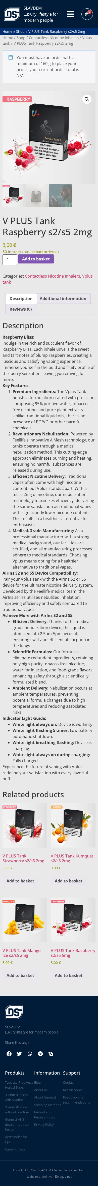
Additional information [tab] (63, 298)
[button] (86, 99)
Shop (20, 31)
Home (7, 31)
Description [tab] (21, 298)
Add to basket (36, 259)
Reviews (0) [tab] (21, 309)
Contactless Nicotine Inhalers (54, 37)
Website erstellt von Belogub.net (49, 1176)
